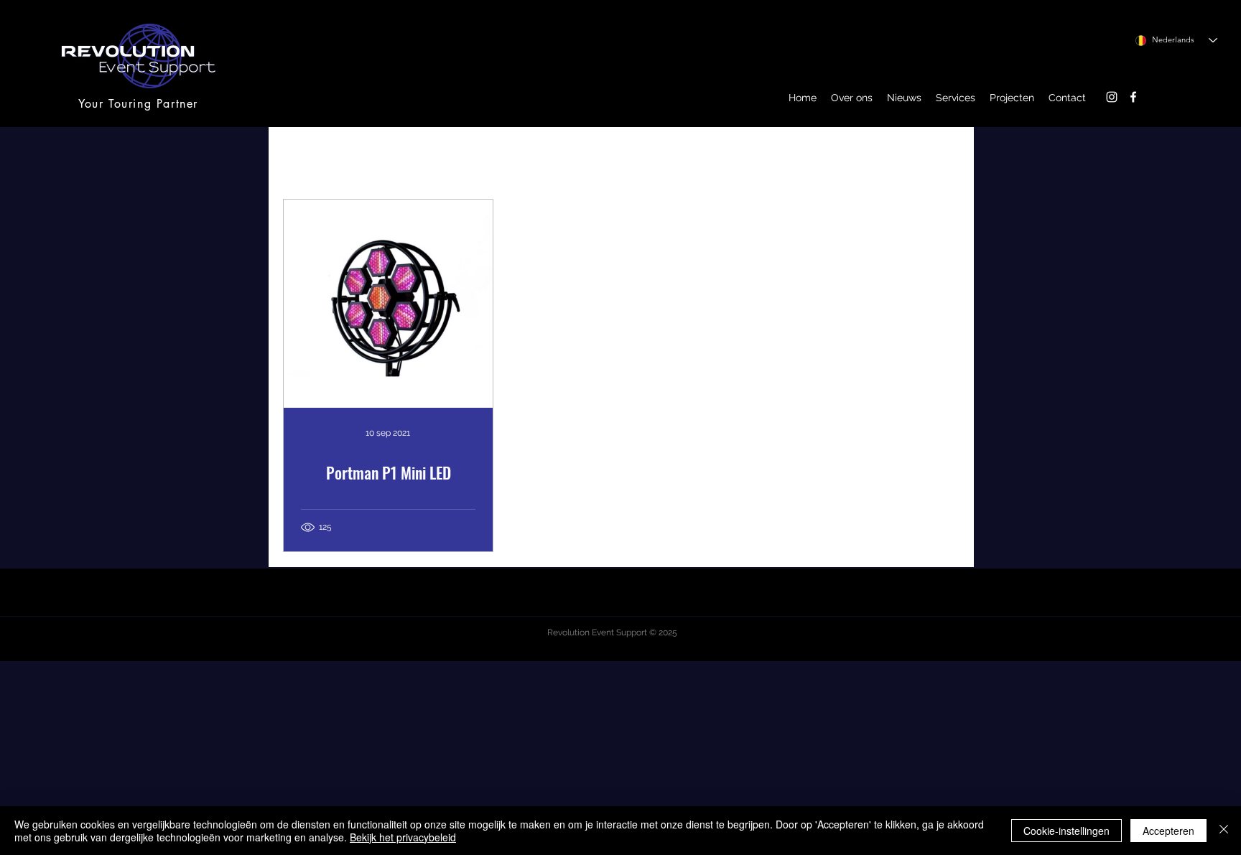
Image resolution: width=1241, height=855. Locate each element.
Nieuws (408, 155)
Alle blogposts (321, 155)
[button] (852, 97)
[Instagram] (1112, 97)
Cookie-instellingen (1066, 830)
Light (584, 155)
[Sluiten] (1223, 831)
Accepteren (1168, 830)
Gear (469, 155)
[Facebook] (1133, 97)
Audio (526, 155)
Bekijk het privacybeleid (403, 837)
